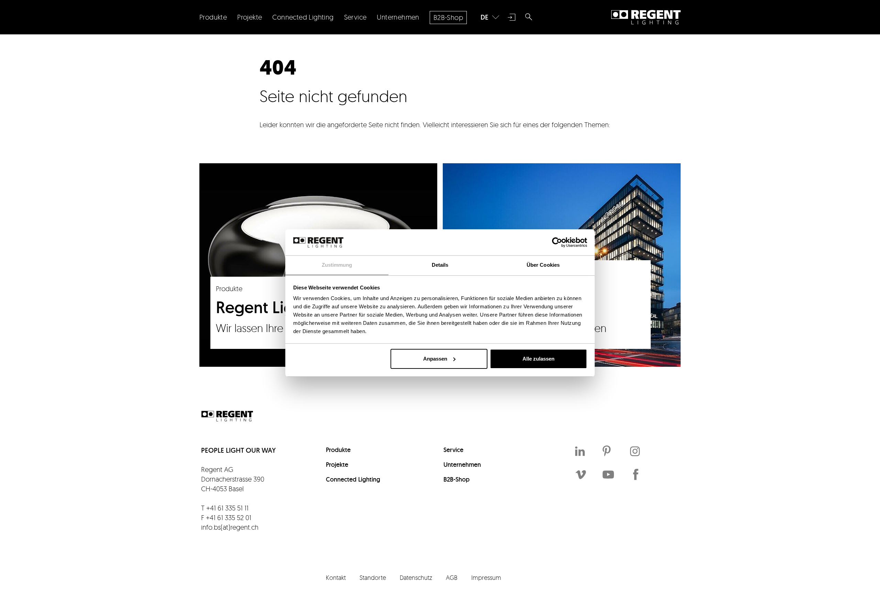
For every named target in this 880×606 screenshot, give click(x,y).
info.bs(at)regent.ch (229, 527)
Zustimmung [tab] (337, 265)
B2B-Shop (456, 479)
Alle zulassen (538, 359)
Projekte (337, 465)
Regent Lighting (646, 17)
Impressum (486, 577)
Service (453, 450)
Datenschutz (416, 577)
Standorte (373, 577)
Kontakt (336, 577)
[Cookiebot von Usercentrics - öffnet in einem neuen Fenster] (557, 242)
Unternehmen (462, 465)
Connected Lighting (353, 479)
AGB (452, 577)
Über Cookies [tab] (543, 265)
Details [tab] (440, 265)
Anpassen (435, 359)
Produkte (338, 450)
